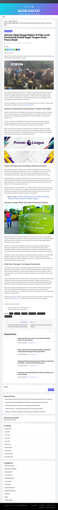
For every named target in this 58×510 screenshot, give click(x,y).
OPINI (6, 497)
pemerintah (8, 316)
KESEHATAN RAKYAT (10, 490)
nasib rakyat (41, 313)
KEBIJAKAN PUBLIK (10, 487)
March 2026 (8, 444)
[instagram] (27, 7)
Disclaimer (35, 1)
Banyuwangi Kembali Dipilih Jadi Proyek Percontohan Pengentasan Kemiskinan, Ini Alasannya (28, 399)
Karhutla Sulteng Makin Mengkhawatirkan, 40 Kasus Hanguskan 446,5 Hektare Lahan (26, 402)
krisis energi (32, 313)
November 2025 (9, 457)
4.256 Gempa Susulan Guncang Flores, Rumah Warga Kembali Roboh (22, 405)
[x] (29, 7)
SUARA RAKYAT (8, 31)
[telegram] (33, 7)
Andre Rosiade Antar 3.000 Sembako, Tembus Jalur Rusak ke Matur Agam (29, 197)
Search (6, 387)
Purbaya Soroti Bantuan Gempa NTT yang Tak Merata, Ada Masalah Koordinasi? (25, 411)
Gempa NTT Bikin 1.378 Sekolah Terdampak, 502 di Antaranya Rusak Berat (24, 408)
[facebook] (25, 7)
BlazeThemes (23, 505)
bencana (17, 313)
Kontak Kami (20, 1)
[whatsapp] (31, 7)
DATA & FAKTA (8, 475)
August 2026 (8, 428)
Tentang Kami (13, 1)
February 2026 (8, 447)
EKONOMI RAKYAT (9, 478)
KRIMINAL (7, 494)
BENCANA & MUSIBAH (10, 469)
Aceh (11, 313)
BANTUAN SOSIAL (9, 465)
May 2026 (7, 438)
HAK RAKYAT (8, 481)
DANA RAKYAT (8, 472)
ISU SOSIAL (8, 484)
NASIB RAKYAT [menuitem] (30, 105)
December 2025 (9, 453)
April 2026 (7, 441)
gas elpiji (24, 313)
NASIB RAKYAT (29, 11)
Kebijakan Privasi (28, 1)
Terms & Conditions (43, 1)
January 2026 (8, 450)
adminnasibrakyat (10, 43)
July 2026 (7, 432)
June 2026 (7, 435)
